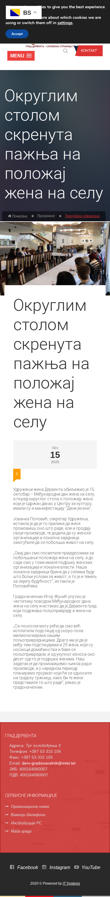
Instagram (59, 867)
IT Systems (71, 883)
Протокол (46, 216)
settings (64, 23)
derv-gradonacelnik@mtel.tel (48, 763)
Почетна (19, 216)
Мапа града (21, 831)
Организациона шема (30, 806)
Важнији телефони (28, 815)
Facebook (27, 867)
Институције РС (26, 823)
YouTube (90, 867)
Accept (17, 33)
